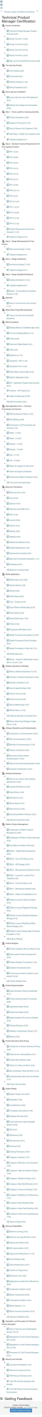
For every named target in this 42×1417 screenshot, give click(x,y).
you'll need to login (30, 1407)
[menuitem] (1, 5)
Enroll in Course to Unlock (21, 1410)
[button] (1, 2)
